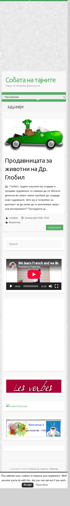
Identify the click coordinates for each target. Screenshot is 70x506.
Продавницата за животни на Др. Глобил (28, 169)
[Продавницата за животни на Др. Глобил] (33, 135)
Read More (42, 484)
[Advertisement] (34, 34)
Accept (28, 484)
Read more (54, 227)
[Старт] (11, 286)
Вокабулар (14, 222)
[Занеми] (50, 286)
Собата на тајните (30, 80)
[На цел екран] (56, 286)
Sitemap (54, 469)
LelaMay (13, 218)
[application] (34, 274)
